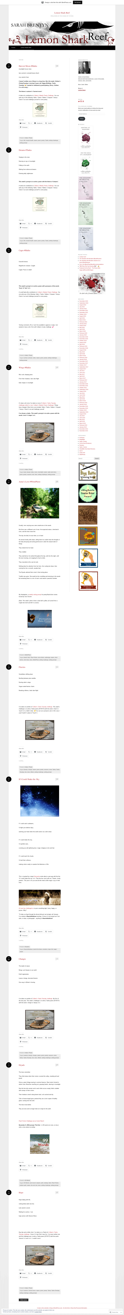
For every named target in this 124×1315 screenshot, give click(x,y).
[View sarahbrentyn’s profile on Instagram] (81, 101)
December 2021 (83, 310)
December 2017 (83, 361)
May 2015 (82, 419)
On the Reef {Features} (85, 443)
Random (27, 946)
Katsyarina (37, 876)
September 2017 (83, 367)
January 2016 (83, 404)
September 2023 (83, 303)
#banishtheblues (28, 949)
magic (55, 949)
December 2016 (83, 384)
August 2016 (82, 391)
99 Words (27, 1180)
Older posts (23, 1300)
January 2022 (83, 308)
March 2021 (82, 320)
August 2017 (82, 369)
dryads (38, 1183)
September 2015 (83, 412)
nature (35, 140)
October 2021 (83, 314)
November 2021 (83, 312)
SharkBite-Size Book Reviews (87, 449)
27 (57, 1065)
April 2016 (82, 399)
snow (50, 769)
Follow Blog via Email (85, 106)
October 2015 (83, 410)
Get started (77, 2)
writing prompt (23, 143)
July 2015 (82, 415)
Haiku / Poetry (28, 138)
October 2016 (83, 387)
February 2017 (83, 380)
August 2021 (82, 316)
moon (35, 472)
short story (26, 660)
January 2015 (83, 427)
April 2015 (82, 421)
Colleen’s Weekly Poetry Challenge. (47, 292)
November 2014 (83, 430)
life (24, 140)
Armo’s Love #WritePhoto (29, 481)
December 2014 (83, 429)
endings (46, 1183)
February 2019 (83, 346)
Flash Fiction (34, 657)
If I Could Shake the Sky (29, 779)
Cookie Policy (38, 1312)
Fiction (13, 47)
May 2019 (82, 344)
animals (30, 358)
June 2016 (82, 395)
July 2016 (82, 393)
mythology (47, 657)
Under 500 (82, 452)
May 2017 (82, 374)
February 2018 (83, 357)
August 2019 (82, 342)
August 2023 (82, 305)
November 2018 (83, 348)
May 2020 (82, 327)
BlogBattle (82, 439)
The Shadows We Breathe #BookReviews (90, 258)
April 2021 (82, 318)
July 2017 (82, 370)
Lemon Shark (82, 90)
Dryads (22, 1065)
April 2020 (82, 329)
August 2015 (82, 414)
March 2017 (82, 378)
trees (36, 474)
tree (33, 474)
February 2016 (83, 402)
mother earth (23, 1185)
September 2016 (83, 389)
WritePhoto (28, 655)
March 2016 (82, 400)
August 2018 (82, 350)
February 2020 (83, 333)
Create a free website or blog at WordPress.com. (49, 1308)
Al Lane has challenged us (26, 908)
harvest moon (32, 1290)
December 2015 (83, 406)
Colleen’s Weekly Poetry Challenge (43, 95)
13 (57, 367)
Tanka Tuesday (27, 1057)
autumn (26, 1055)
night (49, 472)
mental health (29, 140)
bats (25, 472)
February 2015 (83, 425)
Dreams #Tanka (25, 150)
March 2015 (82, 423)
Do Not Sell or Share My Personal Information (75, 1308)
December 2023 (83, 301)
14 (57, 66)
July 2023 (82, 307)
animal (26, 358)
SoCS (81, 451)
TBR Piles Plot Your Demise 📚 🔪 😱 (89, 266)
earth (42, 1183)
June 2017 (82, 372)
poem (39, 140)
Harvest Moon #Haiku (28, 66)
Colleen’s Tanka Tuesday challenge (42, 706)
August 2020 (82, 325)
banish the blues (37, 949)
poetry (43, 140)
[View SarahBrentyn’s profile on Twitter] (79, 101)
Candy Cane (82, 256)
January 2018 (83, 359)
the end (33, 1185)
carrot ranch (33, 1183)
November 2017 (83, 363)
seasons (29, 474)
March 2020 (82, 331)
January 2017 (83, 382)
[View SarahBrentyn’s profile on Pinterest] (83, 101)
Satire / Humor (83, 447)
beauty (28, 472)
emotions (45, 949)
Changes (22, 959)
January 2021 (83, 323)
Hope (21, 1192)
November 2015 (83, 408)
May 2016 (82, 397)
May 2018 (82, 352)
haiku (34, 358)
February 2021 (83, 322)
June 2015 (82, 417)
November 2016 (83, 385)
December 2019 (83, 337)
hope (49, 949)
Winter (32, 772)
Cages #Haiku (24, 250)
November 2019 (83, 338)
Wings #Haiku (25, 367)
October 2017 (83, 365)
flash (29, 657)
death (25, 657)
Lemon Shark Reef (62, 12)
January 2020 (83, 335)
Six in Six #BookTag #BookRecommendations (91, 264)
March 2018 (82, 355)
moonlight (40, 472)
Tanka (46, 140)
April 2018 (82, 353)
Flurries (22, 667)
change (30, 769)
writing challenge (53, 140)
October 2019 (83, 340)
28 (57, 481)
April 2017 (82, 376)
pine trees (53, 472)
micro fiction (41, 657)
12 (57, 1192)
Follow (81, 118)
